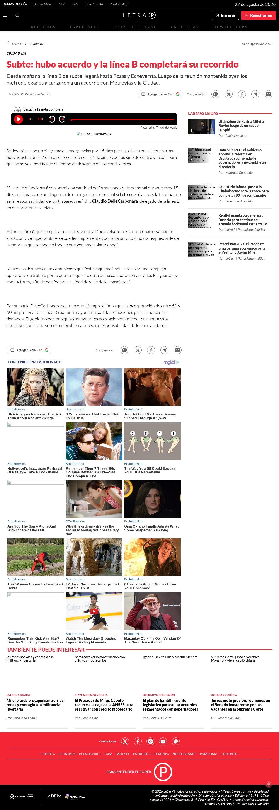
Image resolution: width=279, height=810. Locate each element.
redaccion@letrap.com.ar (251, 799)
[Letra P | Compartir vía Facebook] (242, 94)
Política (48, 754)
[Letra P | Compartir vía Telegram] (255, 94)
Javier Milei (42, 4)
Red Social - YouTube (163, 741)
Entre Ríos (141, 754)
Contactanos (107, 741)
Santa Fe (123, 754)
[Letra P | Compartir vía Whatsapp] (215, 94)
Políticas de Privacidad (253, 803)
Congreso (229, 754)
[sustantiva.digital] (75, 796)
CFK (62, 4)
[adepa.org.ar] (55, 796)
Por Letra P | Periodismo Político (29, 94)
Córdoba (161, 754)
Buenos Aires (89, 754)
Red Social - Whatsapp (175, 741)
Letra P (17, 43)
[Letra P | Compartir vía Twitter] (228, 94)
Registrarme (261, 15)
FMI (75, 4)
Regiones (43, 27)
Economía (67, 754)
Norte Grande (184, 754)
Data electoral (135, 27)
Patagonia (208, 754)
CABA (108, 754)
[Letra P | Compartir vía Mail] (268, 94)
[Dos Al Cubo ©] (22, 796)
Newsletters (230, 27)
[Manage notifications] (268, 784)
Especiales (85, 27)
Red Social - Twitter (125, 741)
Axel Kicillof (119, 4)
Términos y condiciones (218, 803)
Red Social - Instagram (150, 741)
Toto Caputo (94, 4)
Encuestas (185, 27)
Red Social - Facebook (137, 741)
